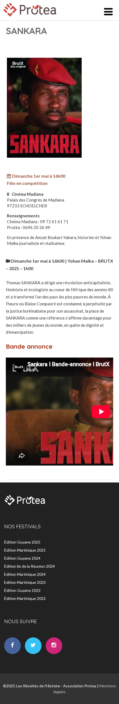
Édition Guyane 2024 (22, 558)
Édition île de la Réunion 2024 (29, 566)
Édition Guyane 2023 (22, 590)
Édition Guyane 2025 (22, 542)
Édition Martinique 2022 (25, 598)
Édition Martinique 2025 (25, 550)
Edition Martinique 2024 (25, 574)
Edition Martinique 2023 (25, 582)
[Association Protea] (30, 17)
